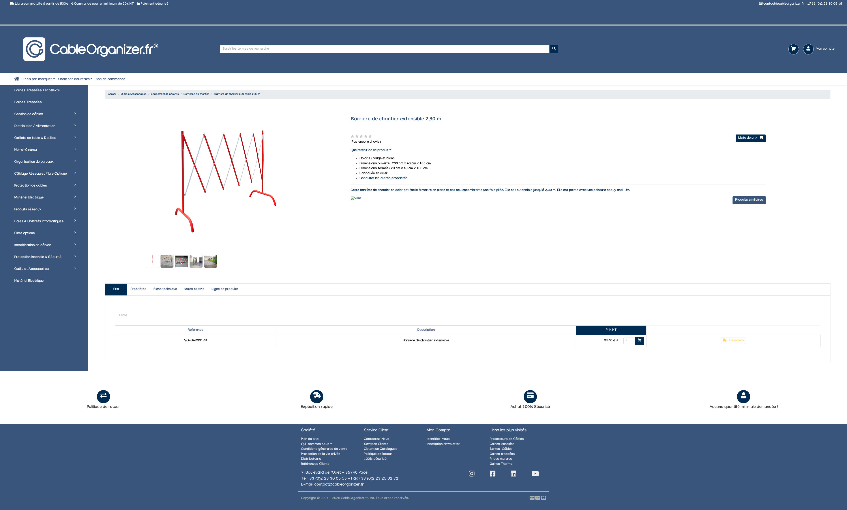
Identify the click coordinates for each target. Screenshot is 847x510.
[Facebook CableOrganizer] (492, 475)
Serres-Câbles (501, 449)
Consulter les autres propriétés (384, 179)
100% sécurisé (375, 459)
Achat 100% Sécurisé (530, 407)
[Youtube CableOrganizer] (535, 475)
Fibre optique (24, 234)
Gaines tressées (502, 454)
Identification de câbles (32, 245)
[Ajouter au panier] (639, 341)
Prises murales (501, 459)
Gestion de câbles (28, 114)
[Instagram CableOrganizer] (471, 475)
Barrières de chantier (196, 94)
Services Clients (376, 444)
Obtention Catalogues (380, 449)
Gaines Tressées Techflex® (37, 91)
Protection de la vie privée (320, 454)
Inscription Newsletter (443, 444)
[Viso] (356, 199)
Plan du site (310, 439)
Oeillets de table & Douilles (35, 138)
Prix (116, 289)
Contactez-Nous (376, 439)
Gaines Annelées (502, 444)
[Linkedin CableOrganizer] (513, 475)
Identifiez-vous (438, 439)
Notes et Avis (194, 289)
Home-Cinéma (25, 150)
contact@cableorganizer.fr (783, 4)
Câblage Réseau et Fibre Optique (40, 174)
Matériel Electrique (29, 198)
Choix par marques (37, 79)
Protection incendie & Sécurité (38, 257)
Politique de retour (103, 407)
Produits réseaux (27, 210)
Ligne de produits (225, 289)
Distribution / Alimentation (34, 126)
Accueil (112, 94)
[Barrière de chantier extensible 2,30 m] (152, 261)
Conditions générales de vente (324, 449)
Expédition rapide (317, 407)
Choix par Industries (74, 79)
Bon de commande (110, 79)
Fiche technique (165, 289)
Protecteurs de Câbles (507, 439)
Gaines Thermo (501, 464)
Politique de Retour (378, 454)
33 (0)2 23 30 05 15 (827, 4)
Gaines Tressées (28, 103)
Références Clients (315, 464)
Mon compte (825, 49)
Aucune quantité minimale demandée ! (744, 407)
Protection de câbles (30, 186)
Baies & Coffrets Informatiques (39, 222)
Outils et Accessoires (31, 269)
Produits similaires (749, 200)
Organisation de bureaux (34, 162)
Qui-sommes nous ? (316, 444)
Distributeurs (311, 459)
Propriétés (138, 289)
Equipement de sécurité (165, 94)
